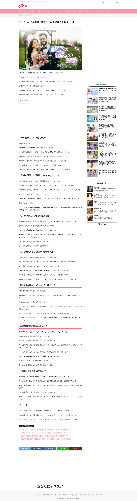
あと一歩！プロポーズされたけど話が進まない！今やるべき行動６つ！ (46, 430)
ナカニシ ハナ (98, 187)
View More (102, 224)
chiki (95, 201)
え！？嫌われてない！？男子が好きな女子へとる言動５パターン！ (107, 117)
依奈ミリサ (97, 208)
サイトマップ (98, 495)
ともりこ (97, 194)
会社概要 (49, 495)
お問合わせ (57, 495)
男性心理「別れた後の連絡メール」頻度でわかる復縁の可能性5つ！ (107, 99)
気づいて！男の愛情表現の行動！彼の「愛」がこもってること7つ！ (107, 163)
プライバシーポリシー (86, 495)
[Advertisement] (50, 120)
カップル (30, 15)
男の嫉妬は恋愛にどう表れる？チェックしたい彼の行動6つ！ (107, 172)
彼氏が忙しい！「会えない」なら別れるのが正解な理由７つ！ (107, 145)
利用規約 (76, 495)
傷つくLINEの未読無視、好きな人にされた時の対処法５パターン (107, 108)
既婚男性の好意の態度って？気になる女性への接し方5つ (107, 126)
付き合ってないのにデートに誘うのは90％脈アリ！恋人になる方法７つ (107, 154)
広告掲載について (67, 495)
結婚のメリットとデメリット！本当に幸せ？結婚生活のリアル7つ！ (45, 433)
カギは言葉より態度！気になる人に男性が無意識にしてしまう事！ (107, 135)
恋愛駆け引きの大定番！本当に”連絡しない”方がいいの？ (107, 90)
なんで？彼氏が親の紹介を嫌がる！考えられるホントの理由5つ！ (44, 436)
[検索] (117, 2)
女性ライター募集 (40, 495)
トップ (22, 15)
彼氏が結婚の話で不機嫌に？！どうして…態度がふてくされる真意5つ (46, 439)
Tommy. (96, 215)
